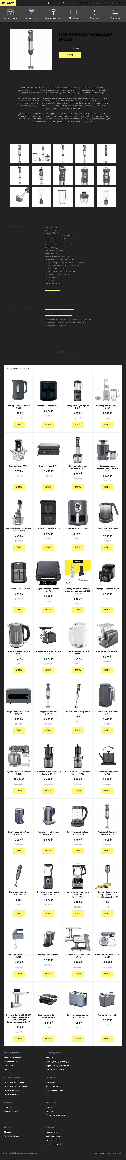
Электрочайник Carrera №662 (107, 530)
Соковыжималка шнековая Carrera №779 (48, 773)
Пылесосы (49, 1058)
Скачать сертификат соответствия (58, 314)
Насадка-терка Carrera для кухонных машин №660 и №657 (77, 591)
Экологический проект (81, 3)
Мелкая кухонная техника (13, 1058)
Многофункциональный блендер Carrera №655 (78, 894)
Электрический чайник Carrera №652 (77, 833)
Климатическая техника (55, 1070)
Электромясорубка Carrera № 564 (77, 956)
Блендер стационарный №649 (78, 407)
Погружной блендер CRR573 (48, 713)
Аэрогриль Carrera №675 (18, 589)
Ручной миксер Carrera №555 (18, 956)
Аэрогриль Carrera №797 (48, 406)
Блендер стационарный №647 (107, 407)
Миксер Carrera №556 (48, 955)
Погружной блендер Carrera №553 (107, 833)
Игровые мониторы (11, 1111)
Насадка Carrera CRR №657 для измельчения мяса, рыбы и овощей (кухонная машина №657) (18, 1018)
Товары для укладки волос (14, 1083)
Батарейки (50, 1107)
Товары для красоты (12, 1094)
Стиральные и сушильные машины (58, 1066)
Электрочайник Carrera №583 (19, 407)
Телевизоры (50, 1083)
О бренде (7, 1132)
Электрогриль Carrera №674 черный (48, 1016)
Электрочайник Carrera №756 (107, 773)
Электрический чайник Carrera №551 (48, 833)
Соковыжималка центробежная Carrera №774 (107, 468)
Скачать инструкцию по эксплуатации (59, 309)
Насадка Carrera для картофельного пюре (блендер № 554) (107, 894)
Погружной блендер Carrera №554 (18, 893)
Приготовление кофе (12, 1062)
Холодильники (9, 1066)
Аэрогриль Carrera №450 (107, 589)
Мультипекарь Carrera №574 (48, 590)
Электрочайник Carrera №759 (107, 713)
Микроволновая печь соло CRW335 (19, 713)
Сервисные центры (53, 1140)
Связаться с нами (52, 1132)
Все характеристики (52, 289)
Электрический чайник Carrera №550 (18, 833)
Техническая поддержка (114, 3)
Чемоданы (49, 1111)
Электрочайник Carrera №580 (78, 652)
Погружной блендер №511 (78, 712)
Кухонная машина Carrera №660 (19, 773)
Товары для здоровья (12, 1090)
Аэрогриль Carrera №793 (48, 529)
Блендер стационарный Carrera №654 (48, 893)
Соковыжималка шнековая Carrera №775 (77, 773)
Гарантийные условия (54, 1136)
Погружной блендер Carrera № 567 (77, 467)
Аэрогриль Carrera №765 (77, 529)
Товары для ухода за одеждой (57, 1062)
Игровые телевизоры (54, 1087)
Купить (70, 55)
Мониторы (8, 1107)
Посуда (6, 1070)
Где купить (97, 3)
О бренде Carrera (62, 3)
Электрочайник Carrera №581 (19, 652)
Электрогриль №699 (48, 466)
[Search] (48, 3)
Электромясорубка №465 (107, 651)
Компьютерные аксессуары (56, 1115)
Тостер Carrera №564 (107, 1015)
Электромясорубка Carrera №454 (48, 652)
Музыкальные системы (54, 1090)
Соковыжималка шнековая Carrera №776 (18, 530)
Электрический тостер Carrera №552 (77, 1016)
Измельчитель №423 (18, 466)
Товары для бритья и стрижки (15, 1087)
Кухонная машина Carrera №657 (107, 956)
